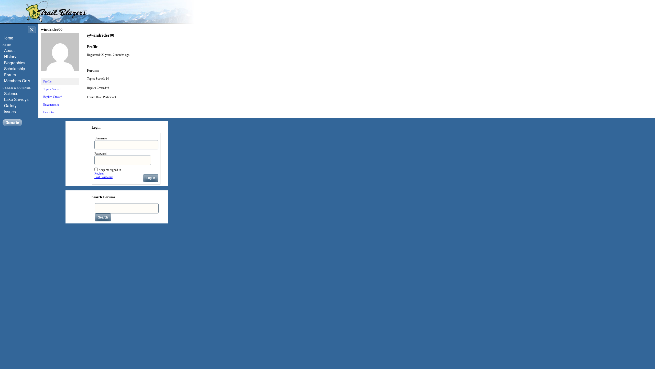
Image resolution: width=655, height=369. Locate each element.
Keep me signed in (110, 170)
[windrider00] (60, 75)
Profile (47, 81)
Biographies (14, 62)
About (9, 50)
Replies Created (52, 97)
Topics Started (51, 89)
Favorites (48, 112)
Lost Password (103, 177)
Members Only (17, 80)
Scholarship (14, 68)
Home (8, 37)
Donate (12, 122)
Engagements (51, 104)
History (10, 56)
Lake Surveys (16, 99)
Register (99, 173)
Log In (150, 178)
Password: (100, 154)
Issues (10, 111)
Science (11, 93)
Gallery (10, 105)
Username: (100, 138)
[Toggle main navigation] (32, 29)
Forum (10, 74)
